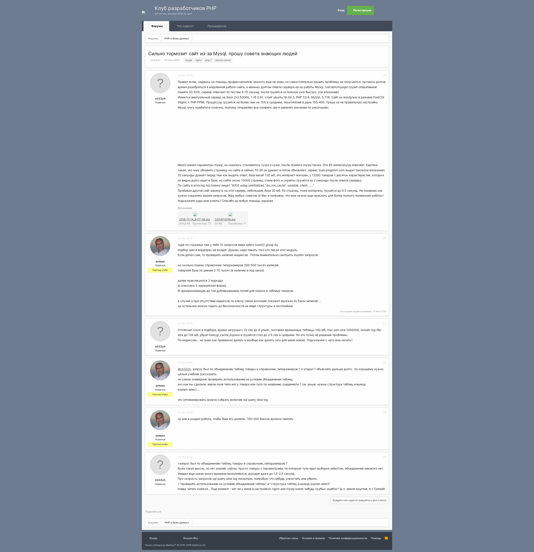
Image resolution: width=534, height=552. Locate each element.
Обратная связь (288, 538)
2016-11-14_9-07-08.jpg (194, 219)
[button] (166, 26)
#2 (384, 238)
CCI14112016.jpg (225, 219)
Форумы (157, 26)
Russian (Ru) (190, 538)
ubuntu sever (222, 60)
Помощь (376, 538)
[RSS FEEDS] (240, 26)
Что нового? (185, 26)
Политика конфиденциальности (348, 538)
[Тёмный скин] (387, 10)
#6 (384, 456)
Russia (153, 538)
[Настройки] (378, 10)
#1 (384, 75)
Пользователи (217, 26)
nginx (198, 60)
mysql (188, 60)
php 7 (208, 60)
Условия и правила (313, 538)
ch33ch (155, 60)
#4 (384, 362)
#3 (384, 323)
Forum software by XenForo (175, 545)
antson (160, 261)
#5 (384, 412)
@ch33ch (184, 369)
